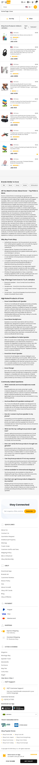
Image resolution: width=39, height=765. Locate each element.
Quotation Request (7, 536)
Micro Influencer (6, 556)
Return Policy (5, 581)
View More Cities (7, 678)
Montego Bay (5, 655)
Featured (33, 27)
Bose (10, 185)
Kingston (4, 652)
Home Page (4, 11)
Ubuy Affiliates (6, 597)
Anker (25, 185)
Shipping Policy (6, 553)
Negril (3, 675)
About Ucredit (6, 587)
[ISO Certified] (19, 725)
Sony (17, 185)
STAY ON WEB (10, 761)
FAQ (2, 584)
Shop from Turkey (8, 743)
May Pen (4, 668)
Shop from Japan (8, 737)
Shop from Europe (22, 743)
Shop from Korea (8, 740)
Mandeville (5, 662)
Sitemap (4, 543)
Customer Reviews (7, 578)
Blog (2, 594)
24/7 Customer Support (15, 688)
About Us (4, 530)
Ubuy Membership (7, 559)
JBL (4, 185)
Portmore (4, 665)
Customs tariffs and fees (10, 549)
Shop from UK (19, 734)
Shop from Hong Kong (23, 737)
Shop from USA (7, 734)
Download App (6, 571)
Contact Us (5, 533)
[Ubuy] (8, 2)
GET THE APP (29, 761)
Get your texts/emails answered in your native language (20, 692)
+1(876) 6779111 (9, 699)
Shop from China (21, 740)
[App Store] (7, 708)
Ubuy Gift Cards (6, 590)
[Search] (35, 7)
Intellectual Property (8, 540)
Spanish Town (6, 659)
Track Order (5, 546)
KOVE (36, 32)
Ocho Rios (4, 672)
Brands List (5, 574)
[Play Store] (18, 708)
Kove (36, 145)
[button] (23, 2)
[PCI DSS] (5, 725)
